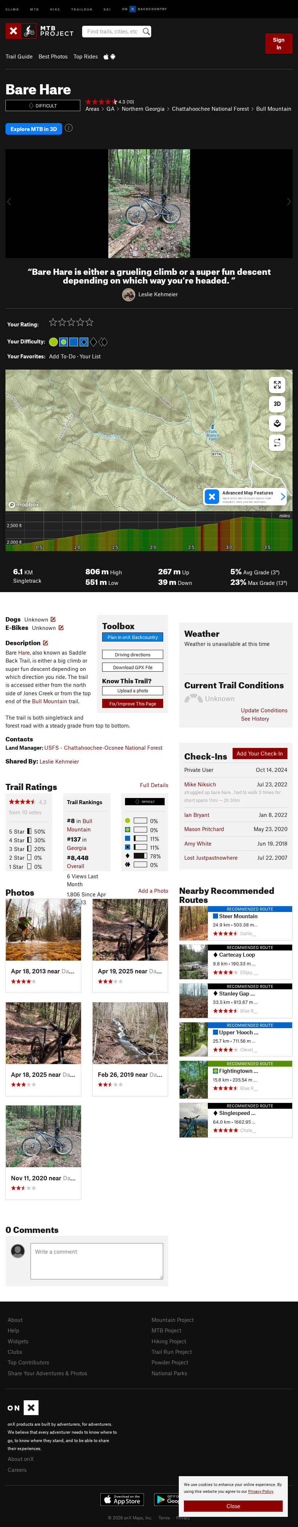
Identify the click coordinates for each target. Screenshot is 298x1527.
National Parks (169, 1373)
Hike (55, 9)
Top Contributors (28, 1362)
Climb (12, 9)
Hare (24, 652)
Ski (107, 9)
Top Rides (85, 56)
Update (264, 710)
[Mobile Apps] (109, 56)
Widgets (18, 1341)
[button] (12, 203)
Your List (90, 356)
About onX (21, 1458)
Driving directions (132, 654)
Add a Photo (153, 890)
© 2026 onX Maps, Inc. (130, 1517)
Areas (92, 108)
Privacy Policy (260, 1491)
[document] (233, 1496)
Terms (164, 1517)
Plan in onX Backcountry (133, 637)
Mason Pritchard (204, 829)
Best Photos (53, 56)
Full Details (154, 785)
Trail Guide (19, 56)
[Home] (43, 31)
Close (233, 1506)
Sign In (279, 43)
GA (110, 108)
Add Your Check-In (260, 753)
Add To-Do (62, 356)
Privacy (183, 1517)
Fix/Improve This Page (132, 704)
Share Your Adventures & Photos (47, 1373)
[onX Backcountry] (144, 9)
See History (255, 718)
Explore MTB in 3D (34, 129)
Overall (75, 866)
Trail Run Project (172, 1351)
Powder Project (170, 1362)
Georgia (76, 847)
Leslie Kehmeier (158, 294)
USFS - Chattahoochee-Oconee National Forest (103, 747)
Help (13, 1330)
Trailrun (82, 9)
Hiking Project (169, 1341)
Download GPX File (133, 667)
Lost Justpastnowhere (211, 857)
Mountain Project (173, 1319)
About (15, 1319)
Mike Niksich (200, 784)
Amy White (198, 843)
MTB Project (166, 1330)
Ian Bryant (196, 814)
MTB (34, 9)
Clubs (15, 1351)
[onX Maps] (23, 1413)
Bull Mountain (273, 108)
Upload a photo (132, 690)
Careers (17, 1469)
